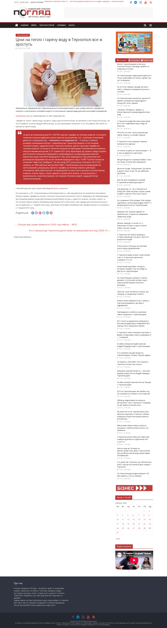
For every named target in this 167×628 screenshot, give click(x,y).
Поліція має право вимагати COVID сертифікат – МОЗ (46, 224)
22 (144, 524)
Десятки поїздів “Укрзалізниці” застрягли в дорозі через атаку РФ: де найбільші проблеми (134, 170)
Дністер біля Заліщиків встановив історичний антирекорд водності (131, 181)
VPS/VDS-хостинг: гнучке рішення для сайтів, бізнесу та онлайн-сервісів (132, 133)
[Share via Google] (40, 212)
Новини (24, 25)
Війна (34, 25)
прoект (57, 188)
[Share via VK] (36, 212)
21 (139, 524)
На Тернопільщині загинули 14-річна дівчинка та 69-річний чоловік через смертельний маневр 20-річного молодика (132, 281)
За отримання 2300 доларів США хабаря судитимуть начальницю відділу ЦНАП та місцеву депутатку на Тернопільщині (134, 202)
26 (128, 528)
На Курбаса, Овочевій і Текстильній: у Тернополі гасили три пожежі (132, 363)
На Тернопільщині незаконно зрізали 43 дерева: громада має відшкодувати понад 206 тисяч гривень (133, 100)
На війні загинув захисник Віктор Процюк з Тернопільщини (68, 2)
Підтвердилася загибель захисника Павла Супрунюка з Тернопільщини (131, 313)
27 (134, 528)
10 (118, 519)
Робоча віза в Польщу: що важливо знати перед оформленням (132, 247)
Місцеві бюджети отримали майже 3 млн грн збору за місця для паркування (134, 160)
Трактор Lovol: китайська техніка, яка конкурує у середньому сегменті (133, 292)
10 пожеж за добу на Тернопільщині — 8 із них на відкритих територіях (134, 151)
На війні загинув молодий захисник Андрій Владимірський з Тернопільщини (133, 345)
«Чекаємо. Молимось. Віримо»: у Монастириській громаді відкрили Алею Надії (133, 112)
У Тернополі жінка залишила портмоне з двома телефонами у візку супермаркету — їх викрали (134, 334)
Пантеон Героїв (46, 25)
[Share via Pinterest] (51, 212)
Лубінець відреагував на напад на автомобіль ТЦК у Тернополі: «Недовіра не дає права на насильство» (134, 402)
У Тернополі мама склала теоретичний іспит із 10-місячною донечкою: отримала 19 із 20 (133, 257)
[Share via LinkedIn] (47, 212)
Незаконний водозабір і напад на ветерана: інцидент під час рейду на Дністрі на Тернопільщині (132, 268)
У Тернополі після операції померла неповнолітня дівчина (132, 142)
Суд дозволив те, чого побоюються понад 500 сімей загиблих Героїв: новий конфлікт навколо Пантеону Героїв (133, 191)
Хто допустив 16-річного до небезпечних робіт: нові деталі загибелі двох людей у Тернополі (134, 464)
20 (134, 524)
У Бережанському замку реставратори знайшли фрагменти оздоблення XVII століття (133, 439)
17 (118, 524)
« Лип (117, 539)
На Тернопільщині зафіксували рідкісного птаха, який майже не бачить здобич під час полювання (134, 77)
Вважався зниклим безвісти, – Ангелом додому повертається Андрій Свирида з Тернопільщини (133, 373)
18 (123, 524)
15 (144, 519)
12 (128, 519)
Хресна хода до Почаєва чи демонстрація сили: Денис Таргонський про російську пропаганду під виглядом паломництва (133, 452)
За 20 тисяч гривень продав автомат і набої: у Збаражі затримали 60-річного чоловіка (133, 89)
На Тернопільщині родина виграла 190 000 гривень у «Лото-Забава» (133, 474)
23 (150, 524)
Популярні (135, 60)
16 (150, 519)
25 (123, 528)
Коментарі (148, 60)
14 (139, 519)
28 (139, 528)
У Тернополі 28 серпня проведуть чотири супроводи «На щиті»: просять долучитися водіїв (133, 237)
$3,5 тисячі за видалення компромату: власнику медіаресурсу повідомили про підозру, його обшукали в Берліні (133, 323)
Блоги (71, 25)
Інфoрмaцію (21, 116)
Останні (122, 60)
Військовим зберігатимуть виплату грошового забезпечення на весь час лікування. (132, 427)
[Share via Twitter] (43, 212)
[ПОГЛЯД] (16, 25)
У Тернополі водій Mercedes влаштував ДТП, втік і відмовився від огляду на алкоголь (133, 123)
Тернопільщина (23, 35)
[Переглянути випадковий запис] (150, 25)
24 (118, 528)
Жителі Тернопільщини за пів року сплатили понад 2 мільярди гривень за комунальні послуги (133, 66)
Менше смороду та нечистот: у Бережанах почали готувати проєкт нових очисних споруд (132, 225)
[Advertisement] (108, 12)
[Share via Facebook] (32, 212)
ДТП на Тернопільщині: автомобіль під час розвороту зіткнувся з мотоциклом (133, 392)
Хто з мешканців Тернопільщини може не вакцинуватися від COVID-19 (69, 230)
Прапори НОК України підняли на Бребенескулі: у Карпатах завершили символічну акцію (132, 214)
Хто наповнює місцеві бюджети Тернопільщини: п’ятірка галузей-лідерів (133, 354)
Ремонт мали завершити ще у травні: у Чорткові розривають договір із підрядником (133, 303)
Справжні (61, 25)
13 (134, 519)
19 (128, 524)
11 (123, 519)
